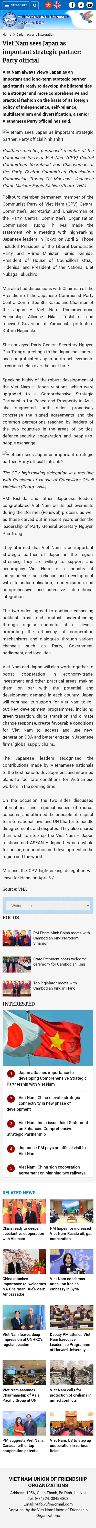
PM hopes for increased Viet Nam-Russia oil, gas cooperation (71, 1233)
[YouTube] (89, 5)
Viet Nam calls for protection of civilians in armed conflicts (70, 1395)
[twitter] (80, 5)
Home (7, 34)
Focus (11, 917)
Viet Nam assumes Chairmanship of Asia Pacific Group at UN (21, 1395)
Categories (19, 5)
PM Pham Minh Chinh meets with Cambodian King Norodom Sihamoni (61, 938)
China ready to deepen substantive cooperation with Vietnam (23, 1233)
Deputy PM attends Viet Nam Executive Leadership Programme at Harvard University (70, 1342)
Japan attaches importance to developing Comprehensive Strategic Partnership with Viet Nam (47, 1078)
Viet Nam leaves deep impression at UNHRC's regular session (23, 1339)
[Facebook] (72, 5)
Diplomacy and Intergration (35, 34)
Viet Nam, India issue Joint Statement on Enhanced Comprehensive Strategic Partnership (47, 1128)
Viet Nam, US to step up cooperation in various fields (70, 1445)
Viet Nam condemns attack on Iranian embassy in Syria (67, 1283)
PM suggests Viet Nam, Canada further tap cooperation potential (23, 1445)
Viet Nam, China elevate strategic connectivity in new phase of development (43, 1103)
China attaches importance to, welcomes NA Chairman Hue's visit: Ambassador (24, 1286)
